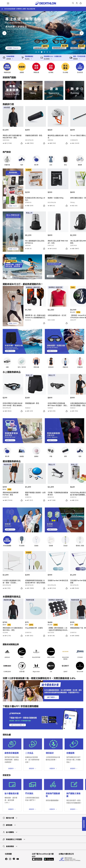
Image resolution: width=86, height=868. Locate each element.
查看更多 (11, 768)
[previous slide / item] (4, 33)
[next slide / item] (81, 33)
